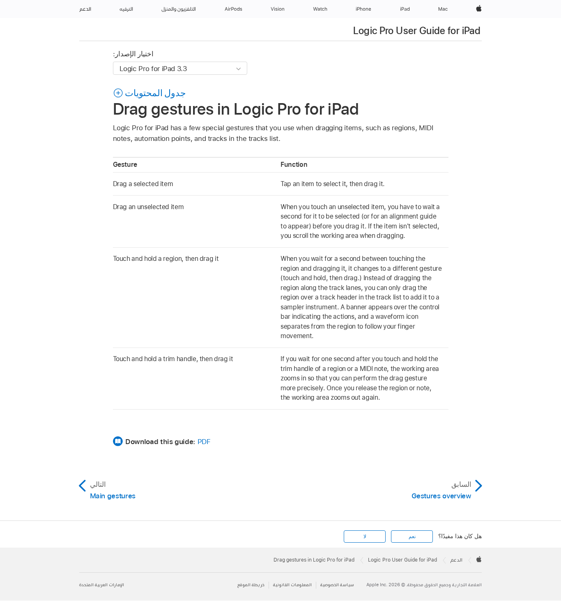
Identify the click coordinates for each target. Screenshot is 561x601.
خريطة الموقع (250, 585)
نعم (412, 536)
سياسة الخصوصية (337, 585)
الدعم (456, 559)
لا (364, 536)
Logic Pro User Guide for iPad (417, 31)
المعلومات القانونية (292, 585)
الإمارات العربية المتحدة (101, 585)
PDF (204, 442)
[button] (149, 93)
